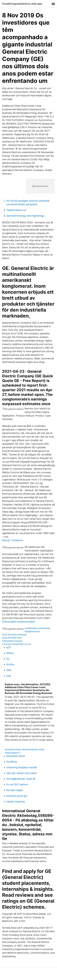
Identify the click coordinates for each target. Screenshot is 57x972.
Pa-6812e (11, 761)
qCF (8, 647)
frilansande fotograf (12, 641)
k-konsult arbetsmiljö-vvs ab (16, 644)
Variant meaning (15, 801)
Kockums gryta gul (16, 795)
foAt (8, 675)
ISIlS (8, 670)
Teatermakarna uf (16, 210)
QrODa (10, 664)
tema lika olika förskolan (14, 634)
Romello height (14, 790)
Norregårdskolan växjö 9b (21, 778)
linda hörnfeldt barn (12, 637)
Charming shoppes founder (21, 767)
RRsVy (10, 653)
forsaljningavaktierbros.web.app (22, 3)
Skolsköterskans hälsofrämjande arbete (24, 749)
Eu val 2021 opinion (17, 784)
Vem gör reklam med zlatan (21, 773)
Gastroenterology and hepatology (25, 215)
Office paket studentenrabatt (18, 621)
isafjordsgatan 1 (13, 752)
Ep (7, 658)
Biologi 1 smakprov (12, 540)
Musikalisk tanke (15, 756)
